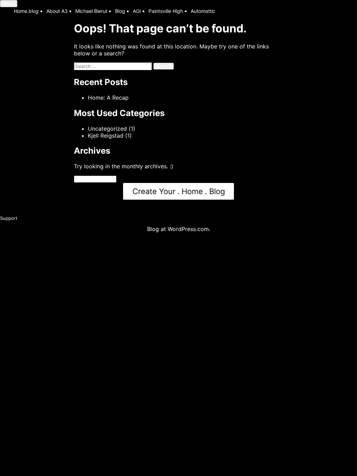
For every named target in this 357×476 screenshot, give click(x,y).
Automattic (203, 11)
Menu (8, 4)
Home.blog (26, 11)
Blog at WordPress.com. (178, 228)
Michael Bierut (91, 11)
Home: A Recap (108, 97)
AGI (137, 11)
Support (8, 218)
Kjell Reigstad (105, 135)
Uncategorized (107, 128)
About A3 (57, 11)
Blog (120, 11)
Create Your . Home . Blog (178, 191)
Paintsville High (166, 11)
